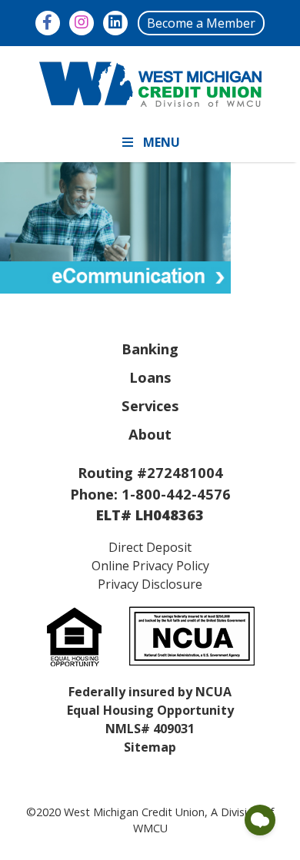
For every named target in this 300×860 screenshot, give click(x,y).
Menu (161, 142)
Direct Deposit (150, 547)
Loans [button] (150, 377)
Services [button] (150, 405)
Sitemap (150, 747)
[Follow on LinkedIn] (115, 23)
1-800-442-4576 (176, 493)
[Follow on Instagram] (81, 23)
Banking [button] (150, 348)
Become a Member (201, 23)
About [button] (150, 433)
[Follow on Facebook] (47, 23)
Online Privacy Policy (150, 565)
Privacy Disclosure (150, 584)
